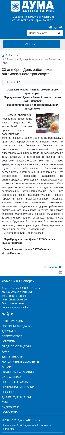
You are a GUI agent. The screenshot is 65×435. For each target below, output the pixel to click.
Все (50, 267)
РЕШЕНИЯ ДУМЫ (12, 321)
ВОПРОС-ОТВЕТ (12, 336)
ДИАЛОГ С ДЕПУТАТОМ (16, 397)
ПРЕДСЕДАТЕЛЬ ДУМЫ (16, 346)
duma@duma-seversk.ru (15, 307)
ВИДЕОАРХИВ (11, 407)
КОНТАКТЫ (8, 341)
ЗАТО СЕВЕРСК (11, 377)
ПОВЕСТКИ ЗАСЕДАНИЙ (17, 326)
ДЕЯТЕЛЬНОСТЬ (12, 356)
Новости (13, 55)
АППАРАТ (8, 366)
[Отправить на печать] (60, 272)
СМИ (5, 402)
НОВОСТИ (8, 392)
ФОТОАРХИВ (10, 412)
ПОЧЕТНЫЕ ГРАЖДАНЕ (16, 382)
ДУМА (5, 351)
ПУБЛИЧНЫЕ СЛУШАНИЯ (18, 372)
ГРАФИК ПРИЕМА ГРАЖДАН (19, 387)
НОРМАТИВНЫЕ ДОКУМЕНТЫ (20, 361)
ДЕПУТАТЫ (9, 331)
